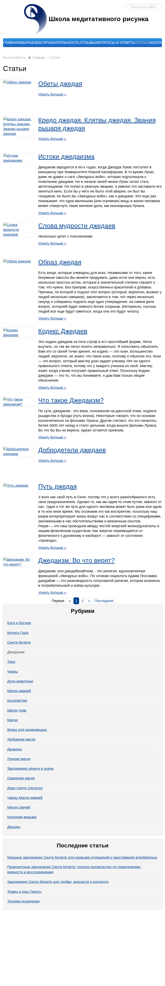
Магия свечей (18, 807)
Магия (12, 720)
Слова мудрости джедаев (76, 225)
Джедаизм (15, 652)
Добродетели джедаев (72, 450)
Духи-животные (20, 681)
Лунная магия (18, 759)
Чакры (12, 672)
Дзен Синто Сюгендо (25, 788)
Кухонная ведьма (21, 817)
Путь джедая (57, 486)
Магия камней (19, 691)
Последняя (104, 601)
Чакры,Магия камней (24, 798)
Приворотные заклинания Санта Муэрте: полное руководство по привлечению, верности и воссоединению (74, 869)
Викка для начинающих (27, 730)
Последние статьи (82, 845)
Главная (11, 43)
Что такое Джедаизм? (71, 400)
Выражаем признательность (49, 43)
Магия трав (16, 710)
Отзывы (88, 43)
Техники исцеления (23, 901)
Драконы (14, 749)
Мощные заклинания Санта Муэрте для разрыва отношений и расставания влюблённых (82, 857)
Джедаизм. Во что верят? (76, 560)
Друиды (13, 827)
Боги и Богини (19, 623)
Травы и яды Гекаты (24, 892)
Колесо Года (17, 633)
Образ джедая (59, 262)
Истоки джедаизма (66, 156)
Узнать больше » (52, 94)
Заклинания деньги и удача (30, 769)
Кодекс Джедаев (62, 331)
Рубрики (82, 611)
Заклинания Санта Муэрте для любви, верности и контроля (57, 882)
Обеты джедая (60, 83)
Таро (11, 662)
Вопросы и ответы (115, 43)
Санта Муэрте (19, 642)
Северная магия (21, 778)
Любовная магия (21, 739)
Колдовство (17, 701)
